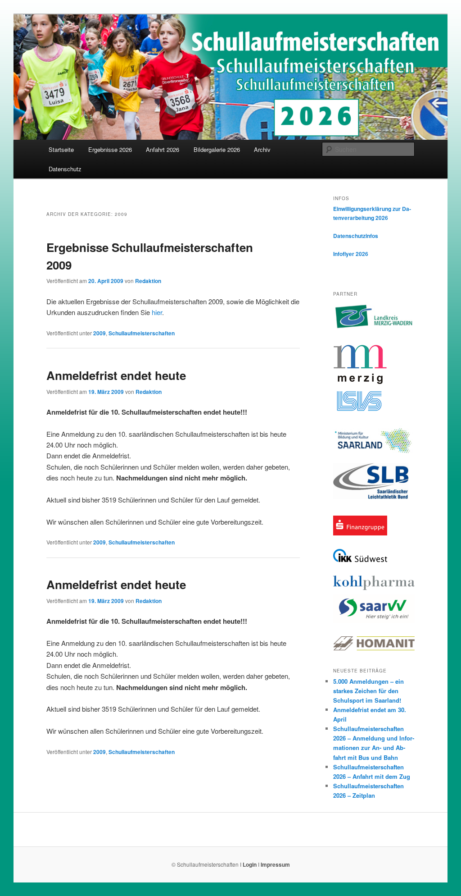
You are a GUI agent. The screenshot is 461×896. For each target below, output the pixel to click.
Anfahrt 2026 (162, 149)
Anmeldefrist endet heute (116, 375)
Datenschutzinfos (355, 236)
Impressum (275, 864)
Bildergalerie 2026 (217, 149)
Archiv (262, 149)
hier (157, 312)
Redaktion (148, 281)
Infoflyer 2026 (350, 254)
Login (250, 864)
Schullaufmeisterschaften (141, 333)
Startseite (61, 149)
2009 (99, 333)
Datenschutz (65, 169)
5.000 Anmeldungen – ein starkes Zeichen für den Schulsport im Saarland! (368, 690)
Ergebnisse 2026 (110, 149)
